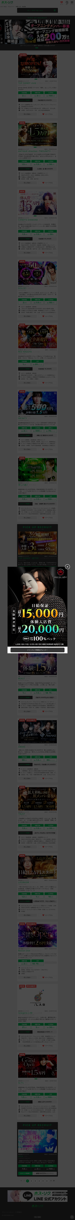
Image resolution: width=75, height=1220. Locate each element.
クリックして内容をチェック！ (37, 650)
